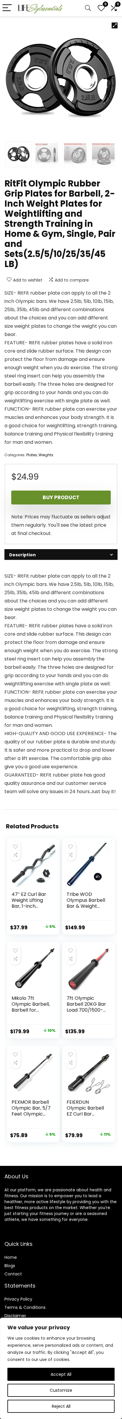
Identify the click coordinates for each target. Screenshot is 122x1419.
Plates (31, 454)
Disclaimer (15, 1316)
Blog (8, 1266)
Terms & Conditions (25, 1307)
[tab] (61, 554)
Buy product (61, 497)
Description (22, 555)
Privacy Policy (18, 1299)
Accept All (61, 1374)
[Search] (88, 8)
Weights (45, 454)
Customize (61, 1390)
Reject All (61, 1406)
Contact (13, 1274)
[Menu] (7, 8)
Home (10, 1257)
